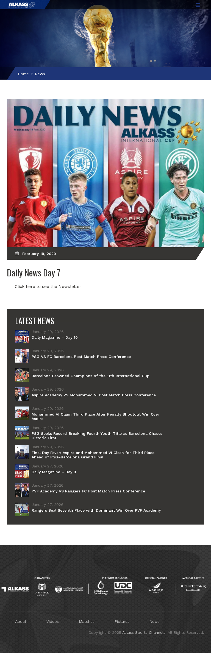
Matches (87, 621)
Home (23, 74)
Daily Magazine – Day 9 (54, 472)
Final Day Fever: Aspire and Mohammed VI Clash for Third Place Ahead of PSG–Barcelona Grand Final (93, 454)
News (40, 74)
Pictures (122, 621)
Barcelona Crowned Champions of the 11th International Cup (90, 376)
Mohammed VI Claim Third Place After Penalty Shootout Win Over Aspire (95, 416)
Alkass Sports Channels (143, 632)
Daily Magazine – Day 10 (55, 337)
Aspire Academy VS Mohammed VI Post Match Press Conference (94, 395)
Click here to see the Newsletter (48, 286)
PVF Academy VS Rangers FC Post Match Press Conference (88, 491)
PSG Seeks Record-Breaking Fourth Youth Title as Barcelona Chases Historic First (97, 435)
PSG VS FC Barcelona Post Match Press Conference (81, 356)
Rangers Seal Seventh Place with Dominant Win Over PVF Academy (96, 510)
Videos (52, 621)
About (20, 621)
